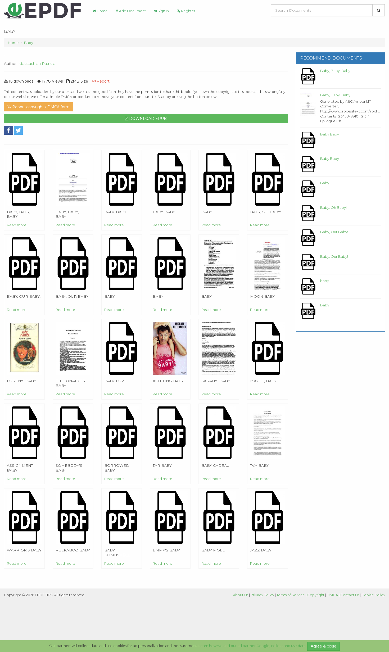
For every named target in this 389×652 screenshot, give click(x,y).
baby (324, 281)
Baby (28, 42)
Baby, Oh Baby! (333, 207)
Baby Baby (329, 134)
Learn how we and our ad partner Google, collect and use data (252, 646)
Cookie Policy (373, 595)
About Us (240, 595)
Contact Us (349, 595)
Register (187, 11)
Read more (16, 225)
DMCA (332, 595)
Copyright (315, 595)
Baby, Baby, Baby (335, 71)
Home (102, 11)
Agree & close (323, 646)
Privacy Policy (262, 595)
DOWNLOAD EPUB (147, 118)
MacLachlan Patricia (37, 63)
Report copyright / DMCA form (40, 107)
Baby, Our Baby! (334, 232)
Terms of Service (291, 595)
